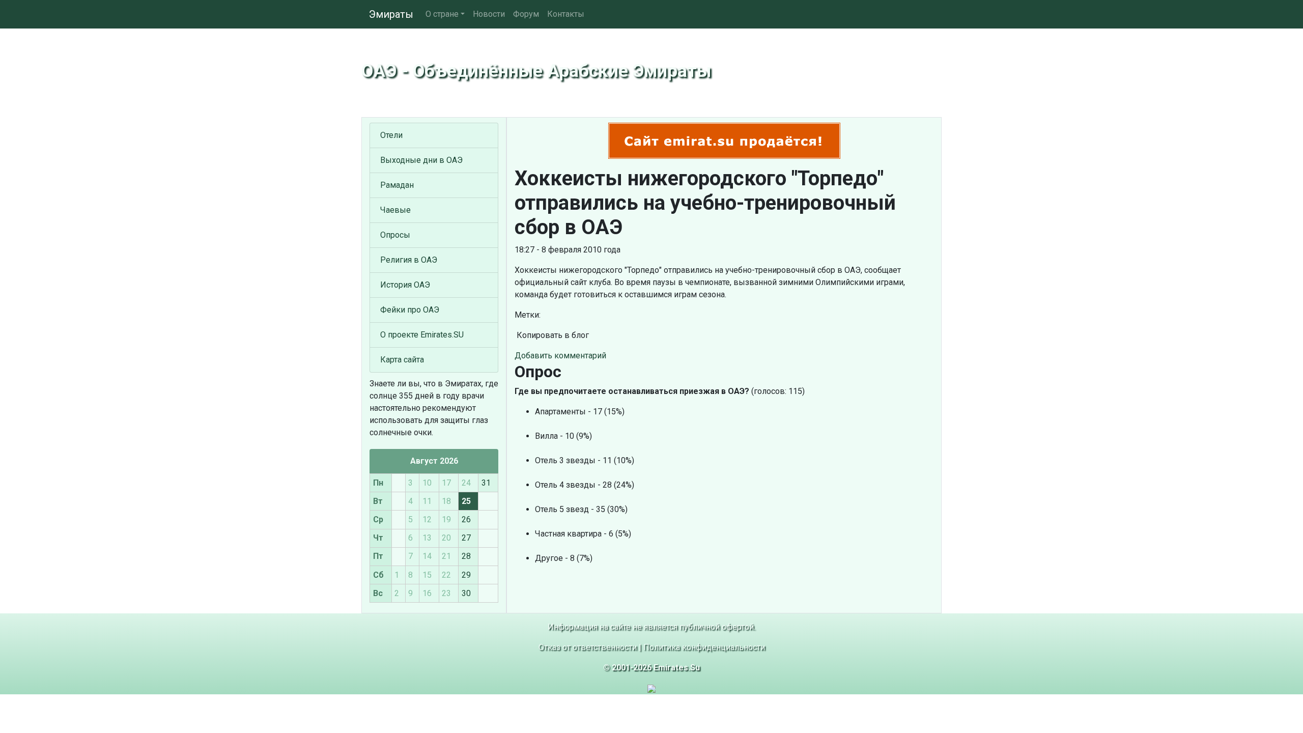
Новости (489, 14)
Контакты (565, 14)
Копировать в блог (552, 335)
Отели (391, 135)
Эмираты (391, 14)
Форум (526, 14)
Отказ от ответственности (588, 647)
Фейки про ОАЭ (409, 310)
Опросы (395, 235)
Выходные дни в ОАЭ (421, 160)
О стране (442, 14)
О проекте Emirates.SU (422, 335)
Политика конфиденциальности (704, 647)
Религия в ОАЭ (408, 260)
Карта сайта (402, 359)
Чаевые (395, 210)
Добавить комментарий (560, 355)
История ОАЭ (405, 285)
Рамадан (397, 185)
